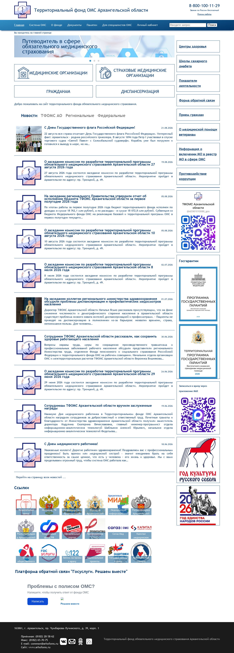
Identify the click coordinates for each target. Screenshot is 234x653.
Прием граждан (191, 115)
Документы (74, 25)
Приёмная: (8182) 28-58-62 (37, 636)
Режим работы (204, 14)
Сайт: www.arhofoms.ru (35, 647)
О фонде (56, 25)
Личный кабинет (147, 25)
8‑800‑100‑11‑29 (204, 5)
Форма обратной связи (197, 100)
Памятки (92, 25)
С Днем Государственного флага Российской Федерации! (89, 127)
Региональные (80, 115)
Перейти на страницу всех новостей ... (41, 477)
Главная (19, 25)
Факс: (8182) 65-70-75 (34, 640)
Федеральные (111, 115)
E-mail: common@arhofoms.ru (39, 643)
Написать (38, 601)
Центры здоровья (192, 46)
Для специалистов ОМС (117, 25)
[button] (90, 61)
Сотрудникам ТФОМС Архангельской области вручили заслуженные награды (98, 407)
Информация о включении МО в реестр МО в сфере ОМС (198, 154)
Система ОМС (37, 25)
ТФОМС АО (51, 115)
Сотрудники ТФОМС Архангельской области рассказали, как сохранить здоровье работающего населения (100, 337)
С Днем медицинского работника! (71, 444)
